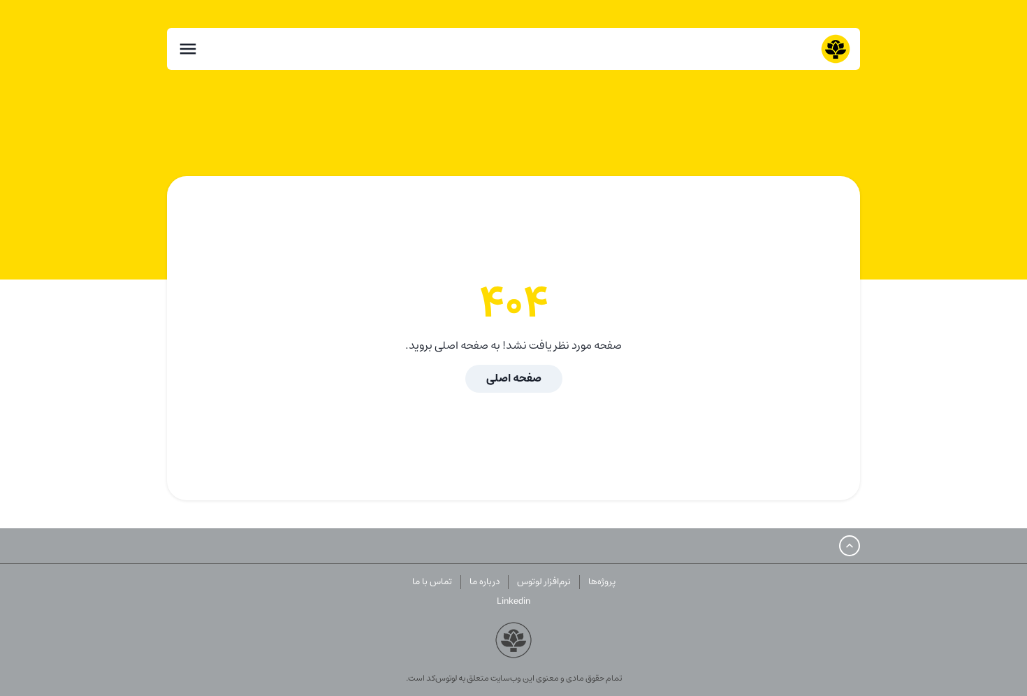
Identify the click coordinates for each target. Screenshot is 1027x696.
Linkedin (513, 602)
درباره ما (484, 582)
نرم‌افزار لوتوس (544, 582)
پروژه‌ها (602, 582)
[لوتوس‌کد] (835, 48)
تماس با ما (432, 582)
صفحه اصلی (513, 378)
